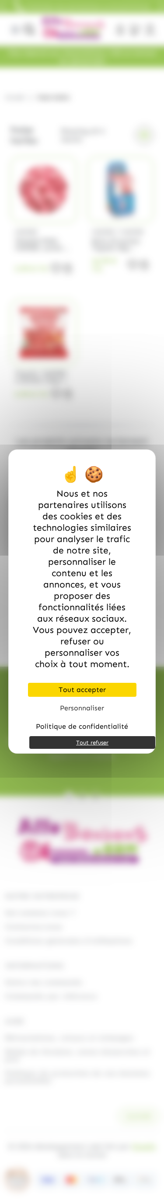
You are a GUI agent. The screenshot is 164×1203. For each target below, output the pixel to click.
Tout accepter (82, 689)
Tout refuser (92, 742)
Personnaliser (82, 708)
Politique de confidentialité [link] (82, 726)
